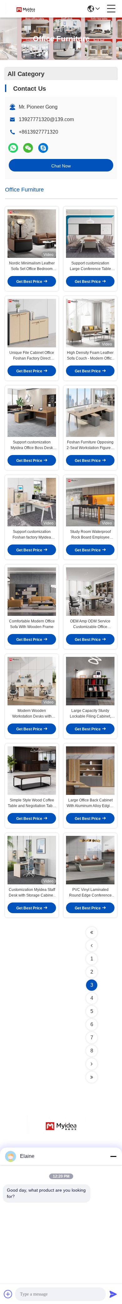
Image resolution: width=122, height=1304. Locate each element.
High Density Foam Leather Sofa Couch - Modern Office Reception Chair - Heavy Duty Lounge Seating (90, 355)
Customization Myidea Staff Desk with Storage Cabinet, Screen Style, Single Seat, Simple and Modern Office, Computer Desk (32, 892)
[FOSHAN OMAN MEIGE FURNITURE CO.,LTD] (25, 8)
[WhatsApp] (13, 148)
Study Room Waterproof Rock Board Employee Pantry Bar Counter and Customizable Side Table (90, 534)
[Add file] (8, 1294)
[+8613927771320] (43, 148)
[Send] (113, 1294)
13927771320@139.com (46, 119)
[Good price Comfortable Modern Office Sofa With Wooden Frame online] (32, 591)
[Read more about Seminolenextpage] (91, 932)
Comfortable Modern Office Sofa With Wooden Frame (32, 624)
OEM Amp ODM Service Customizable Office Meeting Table (90, 624)
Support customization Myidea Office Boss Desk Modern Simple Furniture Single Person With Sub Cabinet (32, 445)
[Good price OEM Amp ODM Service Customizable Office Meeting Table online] (90, 591)
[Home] (61, 1132)
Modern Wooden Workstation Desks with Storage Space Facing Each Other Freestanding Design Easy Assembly (32, 713)
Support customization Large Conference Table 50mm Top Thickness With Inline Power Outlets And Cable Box (90, 266)
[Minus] (113, 1156)
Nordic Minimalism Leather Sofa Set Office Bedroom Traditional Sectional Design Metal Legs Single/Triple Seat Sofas (32, 266)
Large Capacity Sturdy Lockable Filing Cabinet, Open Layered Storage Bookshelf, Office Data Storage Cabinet (90, 713)
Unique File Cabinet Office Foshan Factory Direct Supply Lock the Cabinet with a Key (31, 355)
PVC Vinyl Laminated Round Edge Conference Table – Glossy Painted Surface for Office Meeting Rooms (90, 892)
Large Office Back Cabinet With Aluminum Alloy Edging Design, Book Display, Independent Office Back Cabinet (90, 803)
